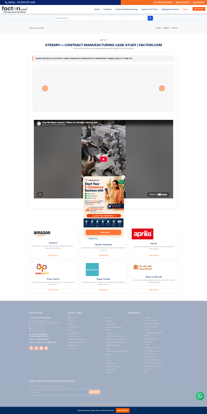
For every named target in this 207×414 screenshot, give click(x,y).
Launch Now (104, 232)
